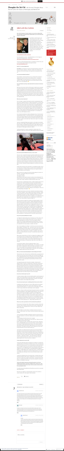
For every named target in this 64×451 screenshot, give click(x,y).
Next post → (41, 384)
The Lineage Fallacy (52, 98)
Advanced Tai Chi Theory (50, 116)
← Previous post (20, 384)
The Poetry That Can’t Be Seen (51, 78)
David (20, 30)
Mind (52, 154)
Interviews (23, 30)
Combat (53, 149)
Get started (40, 1)
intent (47, 152)
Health (53, 151)
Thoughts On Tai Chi (16, 7)
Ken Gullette (11, 38)
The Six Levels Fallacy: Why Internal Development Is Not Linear (51, 93)
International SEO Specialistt (50, 133)
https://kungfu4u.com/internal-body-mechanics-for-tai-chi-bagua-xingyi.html (27, 59)
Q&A (14, 38)
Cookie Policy (20, 449)
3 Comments (42, 30)
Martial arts (49, 153)
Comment (41, 442)
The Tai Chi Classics (49, 128)
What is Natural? (49, 84)
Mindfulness (49, 155)
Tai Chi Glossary (14, 4)
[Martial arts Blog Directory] (49, 139)
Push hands (49, 156)
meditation (49, 154)
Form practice (49, 119)
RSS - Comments (49, 30)
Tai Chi (53, 159)
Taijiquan (48, 161)
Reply (18, 402)
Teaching (51, 161)
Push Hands (48, 125)
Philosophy (54, 155)
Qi (52, 156)
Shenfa (48, 159)
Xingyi (14, 39)
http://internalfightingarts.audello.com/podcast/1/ (24, 54)
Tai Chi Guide (20, 4)
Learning (53, 152)
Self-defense (52, 157)
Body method (49, 149)
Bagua (10, 37)
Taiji (52, 160)
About (9, 4)
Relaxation (48, 157)
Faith (47, 88)
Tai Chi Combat (49, 160)
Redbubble (51, 54)
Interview (9, 38)
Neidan (52, 155)
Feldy (48, 95)
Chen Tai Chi (13, 37)
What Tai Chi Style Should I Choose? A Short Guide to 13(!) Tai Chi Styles (51, 35)
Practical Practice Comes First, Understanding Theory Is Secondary (51, 109)
